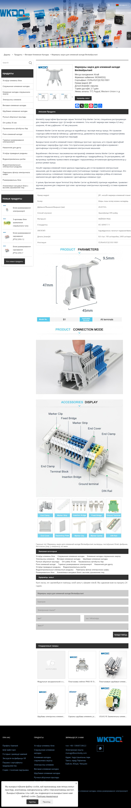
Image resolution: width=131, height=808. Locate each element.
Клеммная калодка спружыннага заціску (16, 93)
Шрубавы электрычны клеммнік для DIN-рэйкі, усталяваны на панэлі (52, 716)
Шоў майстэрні (9, 750)
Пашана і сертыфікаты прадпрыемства (13, 764)
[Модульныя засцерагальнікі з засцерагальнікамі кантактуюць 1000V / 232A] (51, 664)
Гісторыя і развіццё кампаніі (15, 754)
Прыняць (46, 802)
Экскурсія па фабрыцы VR (14, 758)
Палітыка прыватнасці (47, 796)
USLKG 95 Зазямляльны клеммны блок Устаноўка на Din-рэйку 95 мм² (113, 716)
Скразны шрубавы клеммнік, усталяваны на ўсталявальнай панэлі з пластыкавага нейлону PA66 (83, 716)
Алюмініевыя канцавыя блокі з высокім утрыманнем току (15, 186)
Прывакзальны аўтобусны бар (15, 128)
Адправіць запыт (83, 98)
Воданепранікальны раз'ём (14, 159)
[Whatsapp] (100, 748)
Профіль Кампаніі (10, 745)
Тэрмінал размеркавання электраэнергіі (13, 141)
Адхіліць (32, 802)
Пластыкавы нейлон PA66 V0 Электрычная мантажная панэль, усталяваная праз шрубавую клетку (83, 681)
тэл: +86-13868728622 (76, 745)
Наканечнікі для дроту (12, 147)
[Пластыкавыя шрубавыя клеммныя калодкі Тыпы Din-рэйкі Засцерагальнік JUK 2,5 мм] (113, 664)
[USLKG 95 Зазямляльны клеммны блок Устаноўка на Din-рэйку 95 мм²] (113, 699)
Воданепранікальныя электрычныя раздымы (12, 166)
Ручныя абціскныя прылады (14, 117)
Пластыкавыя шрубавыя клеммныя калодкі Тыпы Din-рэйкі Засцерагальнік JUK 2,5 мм (113, 681)
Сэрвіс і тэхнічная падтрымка (16, 770)
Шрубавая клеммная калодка (15, 111)
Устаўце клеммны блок (12, 80)
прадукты (18, 54)
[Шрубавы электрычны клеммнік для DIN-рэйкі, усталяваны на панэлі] (51, 699)
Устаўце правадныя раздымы (15, 153)
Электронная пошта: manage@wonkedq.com (76, 751)
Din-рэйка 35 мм (10, 122)
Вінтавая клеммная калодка (37, 54)
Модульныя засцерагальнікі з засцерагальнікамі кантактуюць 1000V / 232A (52, 681)
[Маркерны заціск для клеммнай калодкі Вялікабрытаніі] (43, 97)
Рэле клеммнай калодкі (12, 134)
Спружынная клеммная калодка (16, 86)
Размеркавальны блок (12, 180)
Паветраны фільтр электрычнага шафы (16, 173)
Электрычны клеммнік (12, 99)
